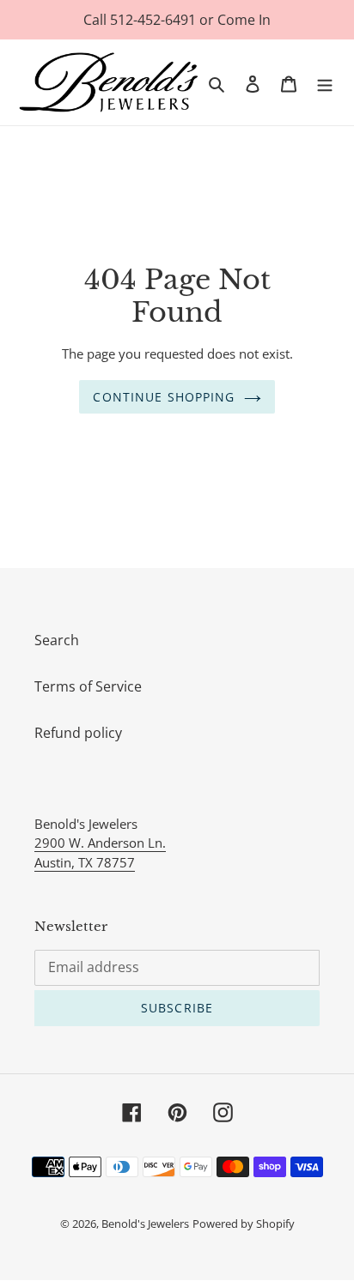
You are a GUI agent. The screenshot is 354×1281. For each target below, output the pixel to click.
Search (56, 640)
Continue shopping (164, 397)
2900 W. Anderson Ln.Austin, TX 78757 (100, 852)
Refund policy (78, 732)
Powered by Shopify (243, 1223)
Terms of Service (88, 686)
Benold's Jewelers (145, 1223)
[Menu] (325, 82)
